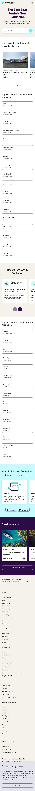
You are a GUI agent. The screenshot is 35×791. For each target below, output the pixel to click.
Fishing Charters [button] (6, 658)
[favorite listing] (27, 70)
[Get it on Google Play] (24, 510)
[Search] (31, 31)
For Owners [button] (5, 636)
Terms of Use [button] (17, 773)
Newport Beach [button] (6, 722)
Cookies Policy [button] (6, 612)
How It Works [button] (5, 633)
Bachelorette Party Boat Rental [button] (10, 673)
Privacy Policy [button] (9, 779)
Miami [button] (3, 707)
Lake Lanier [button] (5, 710)
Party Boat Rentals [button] (7, 676)
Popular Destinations (9, 702)
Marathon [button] (4, 737)
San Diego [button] (5, 716)
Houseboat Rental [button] (7, 661)
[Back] (15, 309)
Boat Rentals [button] (5, 652)
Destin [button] (4, 734)
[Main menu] (32, 3)
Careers (4, 600)
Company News (6, 685)
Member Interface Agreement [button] (10, 618)
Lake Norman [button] (5, 728)
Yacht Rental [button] (5, 667)
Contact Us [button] (5, 624)
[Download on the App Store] (11, 510)
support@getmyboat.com (9, 752)
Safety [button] (4, 642)
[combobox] (14, 30)
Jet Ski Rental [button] (6, 655)
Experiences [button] (6, 647)
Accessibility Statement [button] (8, 615)
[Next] (20, 309)
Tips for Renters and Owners (10, 697)
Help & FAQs (5, 746)
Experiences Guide (7, 691)
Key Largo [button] (5, 731)
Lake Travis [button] (5, 719)
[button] (15, 60)
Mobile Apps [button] (5, 639)
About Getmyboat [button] (7, 597)
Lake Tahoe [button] (5, 713)
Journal (4, 681)
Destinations (5, 694)
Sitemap (4, 621)
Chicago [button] (4, 725)
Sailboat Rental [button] (6, 670)
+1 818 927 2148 (6, 749)
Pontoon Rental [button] (6, 664)
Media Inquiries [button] (6, 603)
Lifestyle (4, 688)
